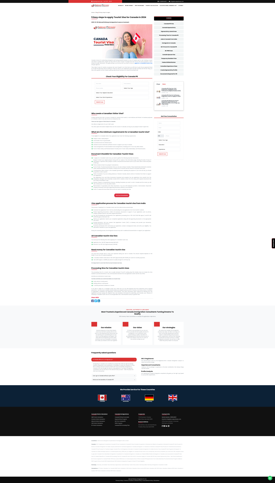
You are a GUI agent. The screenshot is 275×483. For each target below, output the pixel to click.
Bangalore (106, 440)
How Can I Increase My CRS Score (151, 451)
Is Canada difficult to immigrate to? (103, 359)
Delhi (98, 440)
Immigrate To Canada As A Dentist (145, 446)
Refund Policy (138, 480)
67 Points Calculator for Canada (106, 468)
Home (93, 12)
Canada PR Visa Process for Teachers (100, 449)
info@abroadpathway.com (177, 1)
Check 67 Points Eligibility (138, 461)
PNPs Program (118, 423)
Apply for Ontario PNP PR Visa (149, 456)
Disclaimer (156, 480)
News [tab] (164, 84)
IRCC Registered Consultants (103, 444)
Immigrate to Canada (169, 43)
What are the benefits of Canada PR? (103, 379)
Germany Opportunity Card (117, 464)
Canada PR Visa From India (122, 417)
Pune (102, 440)
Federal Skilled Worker (169, 62)
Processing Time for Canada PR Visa (120, 456)
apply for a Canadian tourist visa (143, 63)
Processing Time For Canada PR (168, 35)
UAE (123, 440)
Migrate (120, 5)
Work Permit (129, 5)
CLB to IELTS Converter (135, 456)
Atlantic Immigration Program (124, 461)
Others (180, 5)
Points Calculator (152, 5)
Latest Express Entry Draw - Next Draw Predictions (169, 456)
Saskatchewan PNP (111, 461)
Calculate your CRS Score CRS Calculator (171, 451)
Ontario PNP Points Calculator (114, 470)
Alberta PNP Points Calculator (175, 468)
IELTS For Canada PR (120, 421)
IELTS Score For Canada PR (169, 47)
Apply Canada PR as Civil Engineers (119, 449)
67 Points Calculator (96, 425)
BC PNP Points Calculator (161, 468)
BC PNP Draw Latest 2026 (115, 459)
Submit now (99, 102)
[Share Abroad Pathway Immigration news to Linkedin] (99, 301)
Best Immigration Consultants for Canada (118, 454)
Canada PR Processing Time (122, 425)
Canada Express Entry (169, 27)
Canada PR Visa (169, 24)
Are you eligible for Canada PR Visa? (134, 451)
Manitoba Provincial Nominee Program (168, 459)
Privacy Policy (119, 480)
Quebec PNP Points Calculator (98, 470)
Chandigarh (119, 440)
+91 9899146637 (163, 1)
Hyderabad (112, 440)
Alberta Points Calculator (98, 421)
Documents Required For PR (168, 74)
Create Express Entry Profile (168, 70)
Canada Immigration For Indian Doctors (148, 449)
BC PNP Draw (169, 51)
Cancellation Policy (148, 480)
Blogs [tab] (158, 84)
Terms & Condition (129, 480)
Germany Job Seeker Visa (103, 464)
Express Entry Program (121, 419)
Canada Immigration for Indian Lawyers (105, 446)
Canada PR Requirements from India (149, 459)
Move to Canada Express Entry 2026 (115, 451)
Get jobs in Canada (133, 449)
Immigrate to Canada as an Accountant (163, 454)
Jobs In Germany (140, 464)
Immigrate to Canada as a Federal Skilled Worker (141, 454)
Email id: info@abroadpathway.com (171, 419)
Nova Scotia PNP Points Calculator (146, 468)
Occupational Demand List (168, 5)
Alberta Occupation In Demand (160, 444)
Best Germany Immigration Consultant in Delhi (156, 464)
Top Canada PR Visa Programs (166, 449)
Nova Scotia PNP (102, 461)
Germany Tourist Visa (130, 464)
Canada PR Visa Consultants (118, 444)
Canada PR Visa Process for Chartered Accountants (167, 446)
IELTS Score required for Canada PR (100, 459)
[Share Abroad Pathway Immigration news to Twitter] (95, 301)
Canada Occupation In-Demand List (143, 444)
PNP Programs (139, 5)
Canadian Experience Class (168, 66)
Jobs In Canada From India (169, 39)
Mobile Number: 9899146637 (169, 417)
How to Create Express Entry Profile (131, 459)
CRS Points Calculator (97, 423)
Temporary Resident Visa (169, 58)
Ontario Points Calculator (98, 419)
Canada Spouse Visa (168, 54)
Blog (97, 12)
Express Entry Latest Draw (169, 31)
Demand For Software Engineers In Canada (125, 446)
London (127, 440)
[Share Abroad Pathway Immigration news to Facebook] (92, 301)
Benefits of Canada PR (105, 456)
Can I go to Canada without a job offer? (104, 376)
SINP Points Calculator (97, 417)
